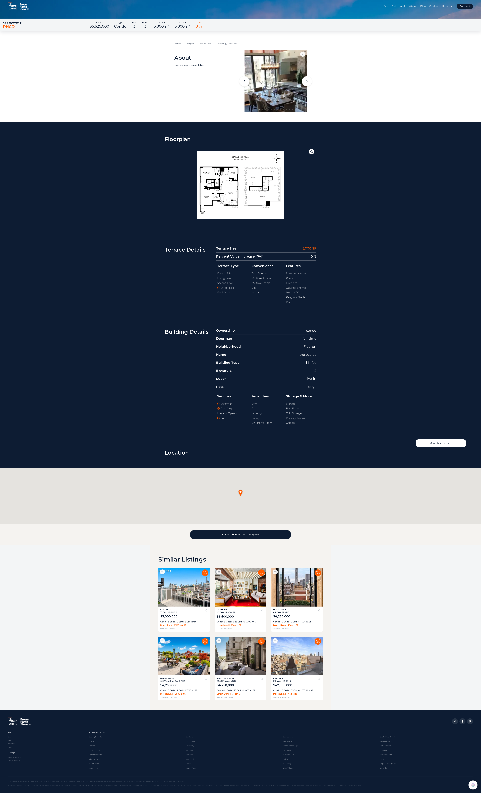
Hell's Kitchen (385, 746)
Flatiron (92, 746)
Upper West (191, 768)
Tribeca (189, 764)
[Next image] (307, 81)
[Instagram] (455, 721)
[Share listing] (206, 610)
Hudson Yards (94, 750)
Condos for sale (14, 757)
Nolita (285, 759)
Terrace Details (206, 44)
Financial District (386, 741)
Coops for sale (14, 761)
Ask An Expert (441, 443)
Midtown (189, 755)
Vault (403, 6)
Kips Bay (189, 750)
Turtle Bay (287, 764)
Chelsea (92, 741)
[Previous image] (244, 81)
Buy (386, 6)
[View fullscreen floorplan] (311, 151)
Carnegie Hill (288, 737)
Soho (382, 759)
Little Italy (384, 750)
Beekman (190, 737)
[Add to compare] (162, 571)
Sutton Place (94, 764)
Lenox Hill (287, 750)
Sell (394, 6)
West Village (288, 768)
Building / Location (227, 44)
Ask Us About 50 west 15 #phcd (240, 534)
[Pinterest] (470, 721)
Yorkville (383, 768)
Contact (434, 6)
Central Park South (387, 737)
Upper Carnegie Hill (388, 764)
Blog (423, 6)
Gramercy (190, 746)
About (413, 6)
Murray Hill (190, 759)
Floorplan (189, 44)
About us (11, 744)
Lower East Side (95, 755)
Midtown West (94, 759)
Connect (465, 6)
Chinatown (190, 741)
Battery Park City (96, 737)
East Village (287, 741)
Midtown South (386, 755)
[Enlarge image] (302, 54)
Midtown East (288, 755)
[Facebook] (462, 721)
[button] (259, 109)
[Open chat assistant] (472, 784)
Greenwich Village (290, 746)
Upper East (93, 768)
